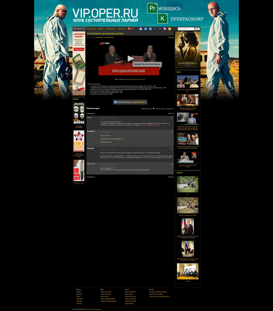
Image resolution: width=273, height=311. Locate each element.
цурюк (99, 309)
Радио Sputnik (129, 303)
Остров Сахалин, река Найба (187, 215)
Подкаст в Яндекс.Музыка (108, 301)
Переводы (111, 29)
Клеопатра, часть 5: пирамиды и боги (187, 90)
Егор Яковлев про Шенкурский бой (105, 33)
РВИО (187, 281)
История (171, 37)
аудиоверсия (135, 79)
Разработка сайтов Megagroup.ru (159, 296)
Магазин (122, 29)
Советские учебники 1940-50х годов (79, 155)
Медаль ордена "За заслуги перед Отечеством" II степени (187, 237)
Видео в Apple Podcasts (108, 299)
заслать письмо (91, 309)
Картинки (91, 29)
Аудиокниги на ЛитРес (156, 294)
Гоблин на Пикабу (130, 301)
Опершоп (79, 301)
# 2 (172, 132)
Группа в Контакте (130, 296)
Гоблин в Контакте (130, 299)
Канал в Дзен (105, 296)
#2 (113, 168)
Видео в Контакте (106, 292)
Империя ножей (79, 183)
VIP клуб (78, 303)
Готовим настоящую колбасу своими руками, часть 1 (187, 108)
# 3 (172, 149)
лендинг (163, 108)
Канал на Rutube (106, 294)
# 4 (172, 164)
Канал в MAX (129, 294)
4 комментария (109, 37)
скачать (142, 79)
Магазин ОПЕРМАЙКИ (79, 126)
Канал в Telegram (130, 292)
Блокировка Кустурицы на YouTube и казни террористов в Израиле (187, 147)
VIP (132, 29)
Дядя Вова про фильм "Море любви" (188, 166)
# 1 (172, 118)
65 (187, 194)
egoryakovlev (99, 37)
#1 (110, 135)
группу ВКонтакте (138, 102)
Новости (80, 29)
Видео (101, 29)
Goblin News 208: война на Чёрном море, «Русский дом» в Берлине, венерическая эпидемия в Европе (187, 128)
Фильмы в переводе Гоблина (158, 292)
